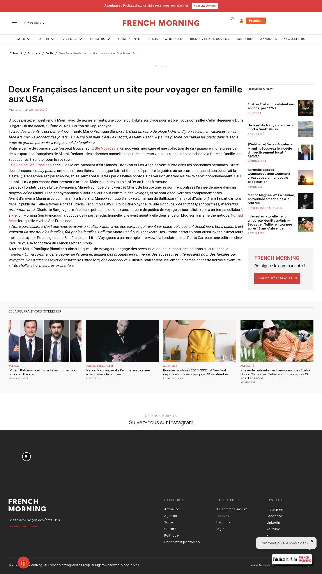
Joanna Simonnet (18, 378)
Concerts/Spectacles (265, 208)
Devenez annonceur (23, 526)
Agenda (14, 366)
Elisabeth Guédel (173, 378)
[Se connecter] (241, 21)
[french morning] (161, 23)
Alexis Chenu (93, 378)
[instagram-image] (26, 456)
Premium (256, 20)
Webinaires (257, 161)
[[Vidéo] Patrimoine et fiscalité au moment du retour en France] (45, 341)
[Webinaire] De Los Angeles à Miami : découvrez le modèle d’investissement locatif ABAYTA (270, 150)
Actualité (16, 53)
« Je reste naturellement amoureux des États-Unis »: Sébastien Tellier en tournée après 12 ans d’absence (270, 222)
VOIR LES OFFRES (205, 5)
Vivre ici (255, 186)
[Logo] (83, 505)
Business (34, 53)
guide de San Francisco (32, 165)
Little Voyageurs (105, 148)
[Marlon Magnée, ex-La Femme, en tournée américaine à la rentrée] (122, 341)
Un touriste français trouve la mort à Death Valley (271, 127)
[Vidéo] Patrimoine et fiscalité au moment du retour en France (42, 372)
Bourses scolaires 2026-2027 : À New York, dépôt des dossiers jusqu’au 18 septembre (195, 372)
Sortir (49, 53)
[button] (232, 19)
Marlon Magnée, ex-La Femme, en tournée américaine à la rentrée (271, 199)
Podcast (255, 113)
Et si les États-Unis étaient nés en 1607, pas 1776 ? (271, 106)
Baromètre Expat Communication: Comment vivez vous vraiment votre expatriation (269, 176)
